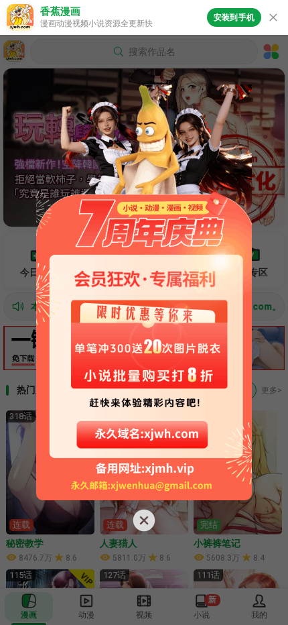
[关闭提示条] (273, 17)
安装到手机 (234, 17)
